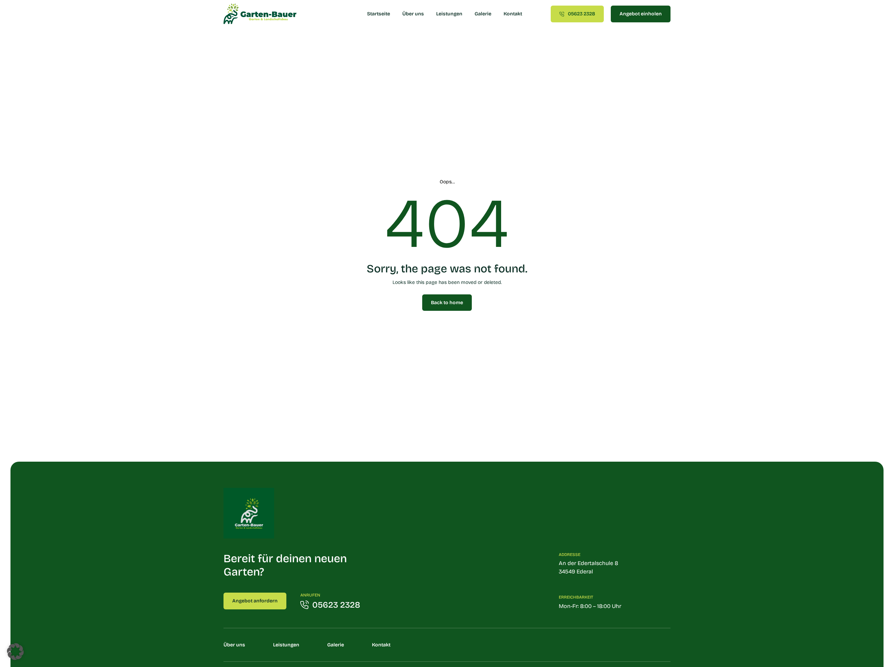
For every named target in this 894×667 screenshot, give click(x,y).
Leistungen (449, 14)
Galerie (483, 14)
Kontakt (513, 14)
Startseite (378, 14)
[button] (15, 651)
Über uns (413, 14)
